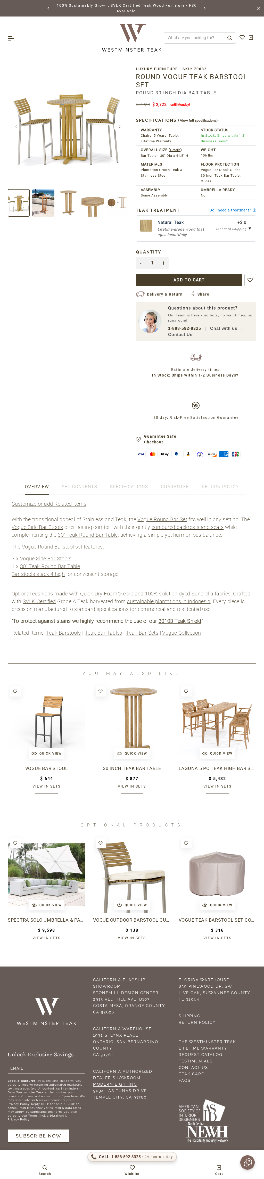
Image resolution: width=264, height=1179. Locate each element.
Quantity (148, 252)
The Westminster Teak (207, 1041)
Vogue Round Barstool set (52, 547)
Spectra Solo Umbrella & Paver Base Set (46, 920)
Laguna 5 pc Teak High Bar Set (217, 768)
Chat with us (223, 328)
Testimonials (196, 1061)
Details (175, 150)
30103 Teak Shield (180, 621)
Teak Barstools (63, 633)
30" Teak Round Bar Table (88, 535)
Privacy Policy (19, 1119)
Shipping (190, 1016)
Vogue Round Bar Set (162, 519)
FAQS (185, 1080)
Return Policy (197, 1022)
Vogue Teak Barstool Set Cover (217, 920)
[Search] (229, 38)
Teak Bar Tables (103, 633)
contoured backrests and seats (188, 527)
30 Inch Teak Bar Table (132, 768)
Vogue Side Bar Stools (37, 527)
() (177, 120)
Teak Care (191, 1074)
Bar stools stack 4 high (38, 574)
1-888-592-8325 (184, 328)
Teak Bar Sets (142, 633)
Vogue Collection (181, 633)
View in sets (46, 786)
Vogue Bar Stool (46, 768)
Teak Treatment (158, 210)
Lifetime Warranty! (204, 1048)
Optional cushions (32, 594)
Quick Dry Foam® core (106, 594)
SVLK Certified (39, 601)
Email (16, 1068)
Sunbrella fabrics (211, 594)
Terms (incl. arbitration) (46, 1115)
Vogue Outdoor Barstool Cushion (132, 920)
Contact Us (180, 334)
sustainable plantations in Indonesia (168, 601)
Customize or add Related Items (49, 504)
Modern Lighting (115, 1084)
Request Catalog (200, 1054)
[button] (49, 8)
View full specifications (198, 120)
